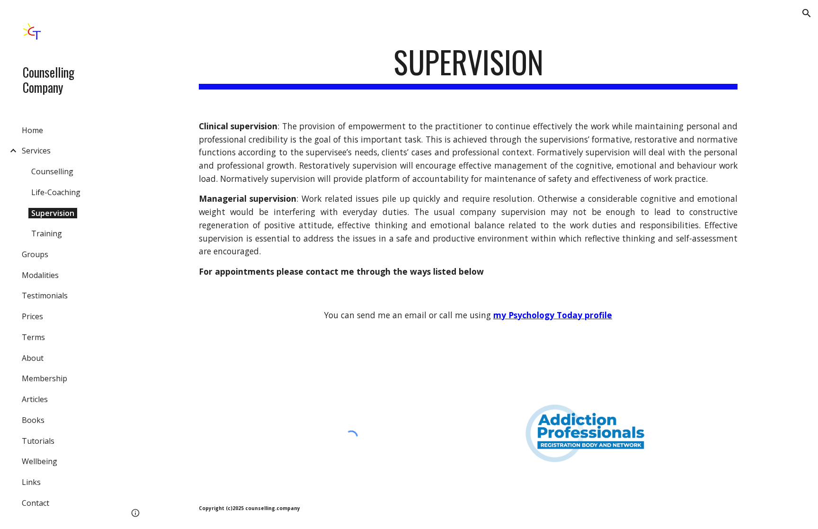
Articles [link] (35, 399)
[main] (468, 66)
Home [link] (32, 130)
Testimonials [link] (45, 295)
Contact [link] (35, 503)
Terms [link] (33, 337)
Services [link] (36, 150)
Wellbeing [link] (39, 461)
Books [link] (33, 420)
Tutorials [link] (38, 441)
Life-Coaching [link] (55, 192)
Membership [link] (44, 378)
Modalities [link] (40, 275)
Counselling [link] (52, 171)
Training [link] (46, 233)
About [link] (33, 358)
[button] (806, 13)
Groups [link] (35, 254)
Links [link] (31, 482)
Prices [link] (32, 316)
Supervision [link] (52, 213)
